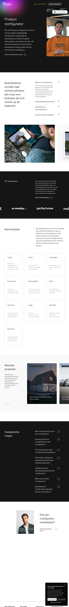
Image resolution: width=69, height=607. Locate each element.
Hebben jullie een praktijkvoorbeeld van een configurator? (45, 470)
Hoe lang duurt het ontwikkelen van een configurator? (43, 441)
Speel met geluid (61, 12)
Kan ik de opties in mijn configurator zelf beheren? (45, 451)
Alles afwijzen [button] (61, 599)
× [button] (65, 585)
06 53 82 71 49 (22, 530)
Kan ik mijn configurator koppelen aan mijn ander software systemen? (44, 460)
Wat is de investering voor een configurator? (45, 432)
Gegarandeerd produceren (45, 101)
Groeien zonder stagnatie (44, 115)
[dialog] (56, 594)
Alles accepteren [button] (52, 599)
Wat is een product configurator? (42, 479)
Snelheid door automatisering (41, 108)
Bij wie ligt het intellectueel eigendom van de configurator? (44, 489)
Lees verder (55, 596)
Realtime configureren (43, 82)
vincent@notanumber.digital (26, 529)
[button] (56, 602)
